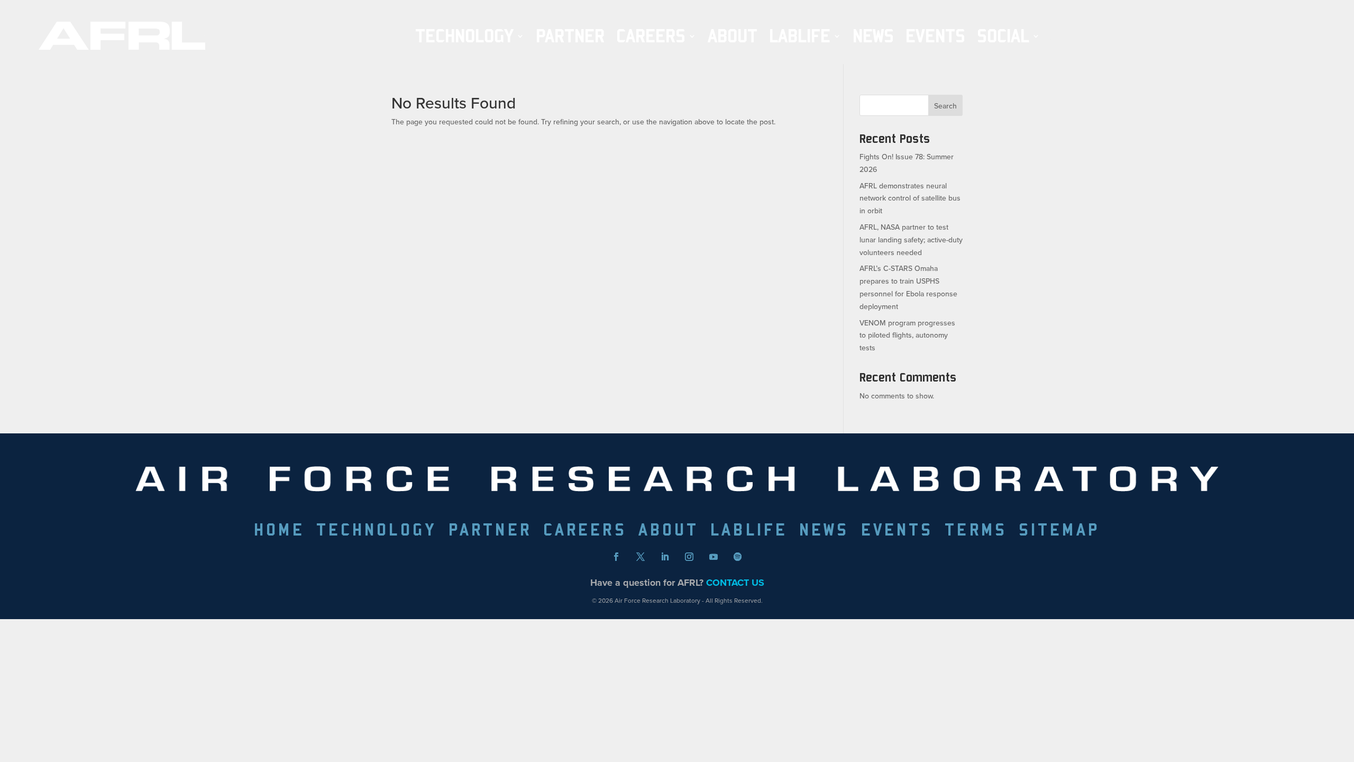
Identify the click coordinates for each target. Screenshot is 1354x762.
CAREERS (585, 531)
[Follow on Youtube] (713, 556)
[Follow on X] (640, 556)
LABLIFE (749, 531)
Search (945, 106)
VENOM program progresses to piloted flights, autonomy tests (907, 335)
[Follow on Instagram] (689, 556)
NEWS (873, 36)
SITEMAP (1059, 531)
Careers (650, 36)
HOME (279, 531)
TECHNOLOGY (464, 36)
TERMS (976, 531)
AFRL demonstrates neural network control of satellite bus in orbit (909, 198)
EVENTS (935, 36)
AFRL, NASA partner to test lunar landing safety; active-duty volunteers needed (911, 240)
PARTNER (570, 36)
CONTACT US (735, 582)
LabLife (799, 36)
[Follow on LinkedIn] (664, 556)
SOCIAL (1003, 36)
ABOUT (732, 36)
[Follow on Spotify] (737, 556)
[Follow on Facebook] (616, 556)
